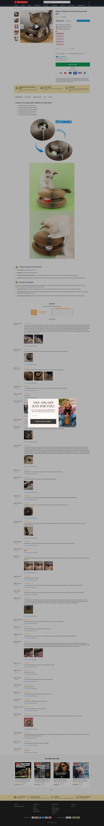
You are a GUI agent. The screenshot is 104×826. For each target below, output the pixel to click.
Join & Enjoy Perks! (43, 421)
